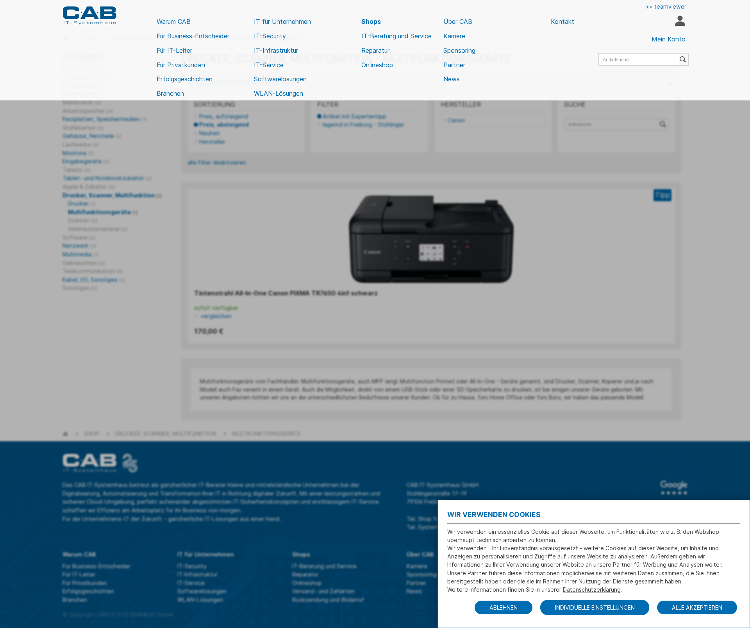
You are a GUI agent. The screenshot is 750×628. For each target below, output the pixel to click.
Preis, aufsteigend (223, 116)
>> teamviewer (666, 6)
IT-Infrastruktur (276, 50)
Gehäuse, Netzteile (91, 135)
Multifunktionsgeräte (103, 212)
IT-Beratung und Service (396, 36)
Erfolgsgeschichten (184, 79)
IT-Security (270, 36)
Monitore (78, 153)
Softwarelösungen (280, 79)
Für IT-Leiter (174, 50)
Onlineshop (377, 65)
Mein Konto (669, 39)
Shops (371, 21)
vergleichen (215, 316)
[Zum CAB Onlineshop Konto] (680, 21)
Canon (456, 120)
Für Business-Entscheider (193, 36)
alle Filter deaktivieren (217, 162)
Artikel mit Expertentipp (354, 116)
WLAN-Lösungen (278, 93)
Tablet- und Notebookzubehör (107, 178)
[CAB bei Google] (674, 488)
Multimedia (80, 254)
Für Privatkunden (181, 65)
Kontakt (562, 21)
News (451, 79)
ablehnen (503, 607)
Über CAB (457, 21)
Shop (91, 433)
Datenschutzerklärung (592, 589)
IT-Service (269, 65)
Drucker (81, 203)
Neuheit (209, 133)
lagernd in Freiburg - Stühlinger (363, 124)
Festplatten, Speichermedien (104, 119)
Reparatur (375, 50)
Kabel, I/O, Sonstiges (93, 279)
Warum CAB (174, 21)
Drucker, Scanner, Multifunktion (112, 195)
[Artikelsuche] (684, 59)
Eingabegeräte (85, 161)
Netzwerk (79, 245)
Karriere (454, 36)
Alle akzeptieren (697, 607)
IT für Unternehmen (282, 21)
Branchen (170, 93)
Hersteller (212, 141)
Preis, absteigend (224, 124)
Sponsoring (459, 50)
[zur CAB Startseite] (89, 15)
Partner (454, 65)
